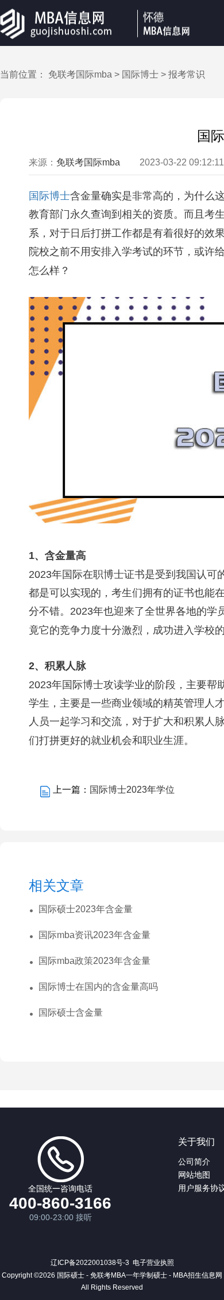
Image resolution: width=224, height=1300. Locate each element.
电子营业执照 (153, 1263)
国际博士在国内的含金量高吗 (98, 987)
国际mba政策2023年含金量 (94, 961)
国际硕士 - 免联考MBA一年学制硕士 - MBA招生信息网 (139, 1275)
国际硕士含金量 (70, 1012)
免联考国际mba (80, 74)
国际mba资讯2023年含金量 (94, 935)
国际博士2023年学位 (132, 789)
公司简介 (194, 1161)
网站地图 (194, 1174)
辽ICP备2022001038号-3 (90, 1263)
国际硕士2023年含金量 (85, 909)
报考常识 (186, 74)
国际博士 (140, 74)
